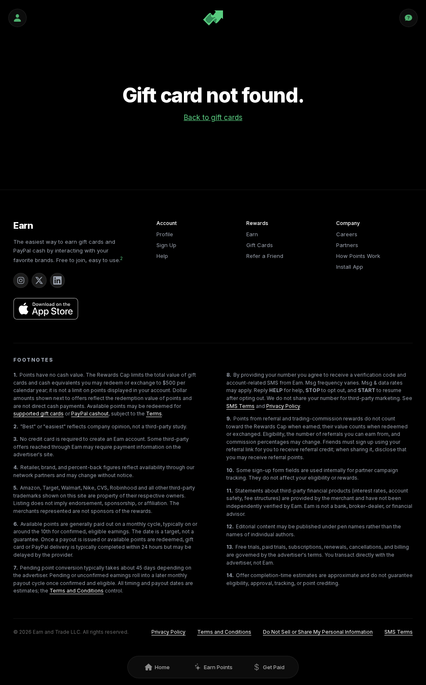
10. (230, 470)
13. (229, 547)
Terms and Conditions (77, 591)
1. (15, 375)
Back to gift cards (213, 117)
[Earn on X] (39, 280)
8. (228, 375)
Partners (347, 245)
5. (15, 488)
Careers (346, 234)
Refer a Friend (264, 255)
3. (15, 439)
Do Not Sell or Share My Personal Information (318, 632)
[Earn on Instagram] (20, 280)
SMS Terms (240, 406)
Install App (349, 266)
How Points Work (358, 255)
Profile (164, 234)
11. (229, 491)
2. (15, 426)
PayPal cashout (90, 413)
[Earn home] (213, 17)
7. (15, 568)
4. (15, 467)
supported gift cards (38, 413)
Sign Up (166, 245)
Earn (23, 225)
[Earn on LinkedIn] (57, 280)
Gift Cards (259, 245)
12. (230, 526)
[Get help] (408, 18)
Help (162, 255)
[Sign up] (17, 18)
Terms (154, 413)
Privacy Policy (283, 406)
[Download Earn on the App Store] (45, 309)
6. (15, 524)
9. (228, 418)
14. (230, 575)
